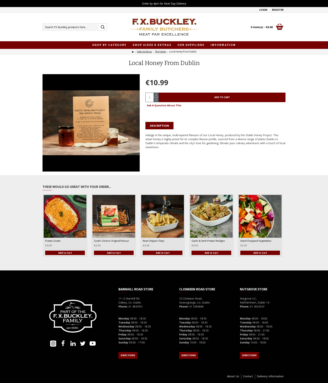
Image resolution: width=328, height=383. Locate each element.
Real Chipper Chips (154, 240)
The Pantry (160, 51)
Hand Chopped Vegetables (255, 240)
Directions (128, 355)
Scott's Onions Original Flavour (111, 240)
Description (159, 125)
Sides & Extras (144, 51)
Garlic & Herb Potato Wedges (208, 240)
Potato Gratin (53, 240)
